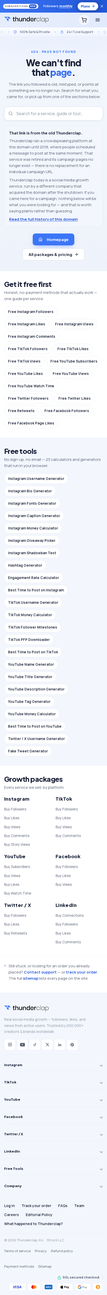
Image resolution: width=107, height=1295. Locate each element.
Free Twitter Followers (28, 398)
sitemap (30, 978)
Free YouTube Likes (25, 373)
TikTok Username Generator (33, 602)
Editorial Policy (39, 1214)
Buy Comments (16, 835)
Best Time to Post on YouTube (35, 726)
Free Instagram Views (74, 324)
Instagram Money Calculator (33, 528)
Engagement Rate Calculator (33, 577)
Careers (11, 1214)
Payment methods (19, 1266)
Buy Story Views (17, 844)
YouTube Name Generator (31, 664)
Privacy (41, 1251)
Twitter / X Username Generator (36, 738)
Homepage (57, 239)
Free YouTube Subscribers (73, 361)
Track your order (36, 1205)
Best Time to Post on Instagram (36, 590)
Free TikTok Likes (73, 349)
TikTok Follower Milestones (32, 627)
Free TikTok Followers (28, 349)
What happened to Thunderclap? (33, 1223)
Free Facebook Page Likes (31, 423)
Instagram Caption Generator (34, 515)
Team (79, 1205)
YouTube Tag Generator (29, 701)
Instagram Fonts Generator (32, 503)
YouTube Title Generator (30, 676)
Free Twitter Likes (74, 398)
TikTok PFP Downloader (29, 639)
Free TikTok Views (24, 361)
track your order (81, 972)
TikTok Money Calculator (30, 615)
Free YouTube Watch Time (31, 386)
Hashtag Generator (25, 565)
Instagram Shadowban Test (32, 553)
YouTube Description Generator (36, 689)
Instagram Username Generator (36, 478)
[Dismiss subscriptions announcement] (102, 6)
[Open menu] (97, 20)
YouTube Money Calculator (32, 714)
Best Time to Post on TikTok (33, 652)
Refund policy (62, 1251)
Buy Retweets (15, 933)
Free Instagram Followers (31, 311)
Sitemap (44, 1266)
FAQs (63, 1205)
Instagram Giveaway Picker (32, 540)
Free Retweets (21, 410)
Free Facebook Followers (66, 410)
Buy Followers (15, 809)
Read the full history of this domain (43, 219)
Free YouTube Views (71, 373)
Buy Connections (70, 915)
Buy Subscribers (17, 866)
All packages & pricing (50, 254)
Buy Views (12, 827)
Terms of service (17, 1251)
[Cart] (84, 20)
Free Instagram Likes (26, 324)
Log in (9, 1205)
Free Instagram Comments (31, 336)
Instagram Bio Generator (30, 491)
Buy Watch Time (17, 893)
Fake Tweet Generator (28, 751)
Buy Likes (11, 818)
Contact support (40, 972)
